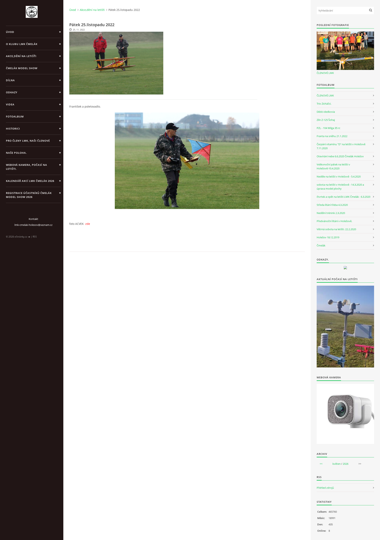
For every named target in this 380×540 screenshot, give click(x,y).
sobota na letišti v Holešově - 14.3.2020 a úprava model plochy (340, 186)
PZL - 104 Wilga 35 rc (328, 128)
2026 (345, 464)
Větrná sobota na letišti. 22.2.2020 (336, 229)
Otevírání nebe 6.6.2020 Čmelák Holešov (340, 156)
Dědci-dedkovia (326, 112)
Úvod (10, 32)
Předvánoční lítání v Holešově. (334, 221)
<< (321, 464)
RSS (35, 236)
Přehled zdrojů (325, 487)
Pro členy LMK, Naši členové (28, 140)
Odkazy (11, 92)
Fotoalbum (15, 116)
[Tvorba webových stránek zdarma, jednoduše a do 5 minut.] (29, 237)
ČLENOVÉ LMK (325, 73)
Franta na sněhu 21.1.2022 (332, 136)
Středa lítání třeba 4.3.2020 (332, 205)
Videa (10, 104)
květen (336, 464)
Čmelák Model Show (21, 68)
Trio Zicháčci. (324, 103)
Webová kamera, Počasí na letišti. (26, 167)
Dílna (10, 80)
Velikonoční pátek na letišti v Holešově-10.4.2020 (333, 166)
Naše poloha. (16, 153)
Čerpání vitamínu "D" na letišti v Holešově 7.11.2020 (341, 146)
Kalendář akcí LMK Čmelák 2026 (30, 181)
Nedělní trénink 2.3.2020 (331, 213)
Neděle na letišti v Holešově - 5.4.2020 (339, 176)
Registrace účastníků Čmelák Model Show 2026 (29, 195)
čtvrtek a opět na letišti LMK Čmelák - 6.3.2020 (343, 196)
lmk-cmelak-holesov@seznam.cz (33, 225)
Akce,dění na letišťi (21, 56)
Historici (13, 128)
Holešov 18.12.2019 (328, 237)
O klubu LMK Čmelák (21, 44)
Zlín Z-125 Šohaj (326, 120)
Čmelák (321, 245)
